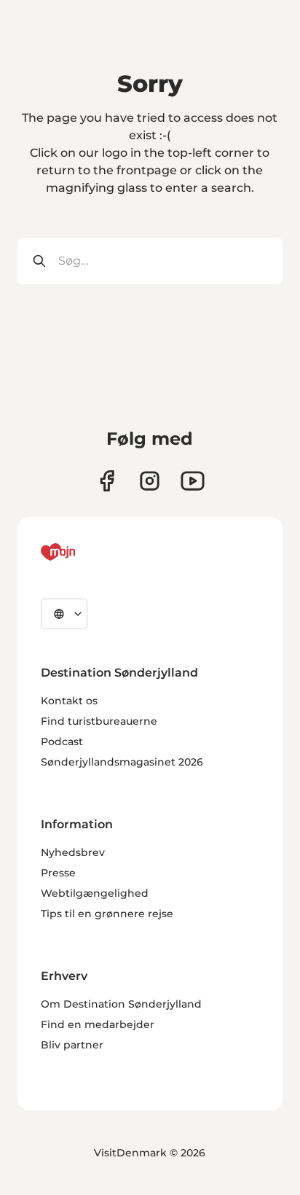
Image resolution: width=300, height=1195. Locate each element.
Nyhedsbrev (73, 852)
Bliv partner (72, 1044)
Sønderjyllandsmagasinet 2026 (122, 761)
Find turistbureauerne (99, 721)
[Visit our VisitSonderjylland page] (106, 481)
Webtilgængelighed (95, 893)
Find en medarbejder (97, 1024)
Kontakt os (69, 700)
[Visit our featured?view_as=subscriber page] (192, 481)
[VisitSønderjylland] (85, 552)
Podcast (62, 741)
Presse (58, 872)
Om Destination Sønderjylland (121, 1004)
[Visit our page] (149, 481)
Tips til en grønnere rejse (107, 913)
